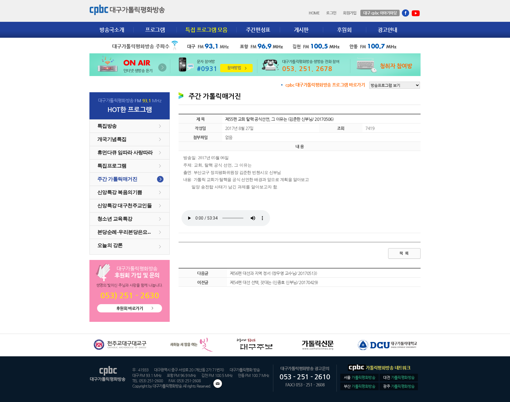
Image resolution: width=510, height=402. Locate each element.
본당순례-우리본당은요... (124, 232)
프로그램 (155, 30)
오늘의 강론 (110, 245)
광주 (398, 386)
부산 (359, 386)
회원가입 (350, 13)
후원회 (344, 30)
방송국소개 (111, 30)
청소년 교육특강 (115, 219)
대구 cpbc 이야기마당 (380, 13)
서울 (359, 377)
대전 (398, 377)
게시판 (301, 30)
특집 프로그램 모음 (206, 30)
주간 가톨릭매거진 (117, 179)
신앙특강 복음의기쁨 (119, 192)
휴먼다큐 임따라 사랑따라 (125, 152)
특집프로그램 (112, 166)
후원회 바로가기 (129, 308)
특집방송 (107, 126)
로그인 (331, 13)
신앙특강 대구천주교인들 (124, 205)
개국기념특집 (112, 139)
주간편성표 (258, 30)
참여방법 (234, 67)
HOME (314, 13)
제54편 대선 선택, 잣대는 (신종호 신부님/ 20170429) (274, 282)
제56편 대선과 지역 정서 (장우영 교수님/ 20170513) (273, 273)
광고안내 (388, 30)
